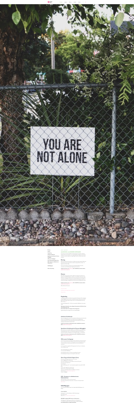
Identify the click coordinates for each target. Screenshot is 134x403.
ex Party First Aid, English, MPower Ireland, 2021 (68, 290)
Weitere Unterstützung (51, 268)
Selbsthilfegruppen (50, 265)
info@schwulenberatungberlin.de (65, 269)
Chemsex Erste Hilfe (63, 288)
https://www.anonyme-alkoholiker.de (70, 395)
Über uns (70, 2)
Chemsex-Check (63, 292)
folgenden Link (71, 268)
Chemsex (49, 251)
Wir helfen (61, 2)
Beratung (49, 249)
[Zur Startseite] (50, 2)
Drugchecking (50, 252)
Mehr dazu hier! (63, 381)
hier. (66, 301)
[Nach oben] (132, 401)
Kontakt (79, 2)
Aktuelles (75, 2)
